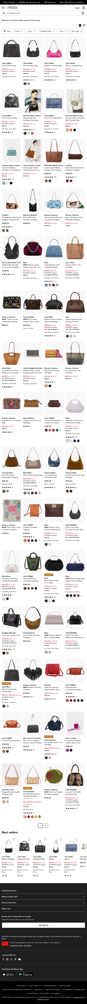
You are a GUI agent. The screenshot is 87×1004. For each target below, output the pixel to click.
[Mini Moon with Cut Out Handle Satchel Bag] (75, 403)
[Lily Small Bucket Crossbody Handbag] (33, 561)
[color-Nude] (67, 130)
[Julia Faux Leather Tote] (11, 618)
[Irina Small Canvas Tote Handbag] (54, 723)
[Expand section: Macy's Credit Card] (43, 897)
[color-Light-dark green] (3, 183)
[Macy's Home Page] (11, 7)
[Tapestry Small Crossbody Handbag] (11, 302)
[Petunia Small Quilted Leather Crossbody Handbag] (54, 403)
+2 (39, 540)
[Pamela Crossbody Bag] (11, 723)
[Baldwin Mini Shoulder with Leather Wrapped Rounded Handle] (11, 248)
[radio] (25, 83)
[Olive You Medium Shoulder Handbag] (54, 775)
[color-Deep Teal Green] (57, 430)
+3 (60, 430)
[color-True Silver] (74, 336)
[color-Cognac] (3, 491)
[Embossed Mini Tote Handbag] (75, 248)
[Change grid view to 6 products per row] (84, 25)
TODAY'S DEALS (8, 2)
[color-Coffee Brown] (36, 540)
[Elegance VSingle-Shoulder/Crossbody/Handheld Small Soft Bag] (11, 150)
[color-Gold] (71, 336)
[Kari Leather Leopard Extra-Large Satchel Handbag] (33, 302)
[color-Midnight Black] (36, 588)
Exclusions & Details (16, 945)
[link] (11, 70)
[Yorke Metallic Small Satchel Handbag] (54, 248)
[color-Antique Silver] (49, 652)
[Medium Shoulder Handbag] (33, 670)
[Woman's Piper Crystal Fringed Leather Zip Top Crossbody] (33, 353)
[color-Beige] (39, 493)
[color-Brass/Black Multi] (7, 230)
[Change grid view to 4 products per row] (80, 25)
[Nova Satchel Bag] (11, 48)
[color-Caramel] (3, 751)
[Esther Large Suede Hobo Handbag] (75, 458)
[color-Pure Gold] (49, 285)
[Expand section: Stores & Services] (43, 903)
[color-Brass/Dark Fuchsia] (71, 180)
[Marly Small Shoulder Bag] (33, 458)
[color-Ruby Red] (53, 430)
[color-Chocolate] (71, 491)
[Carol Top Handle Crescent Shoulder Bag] (75, 510)
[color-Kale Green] (32, 540)
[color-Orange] (32, 133)
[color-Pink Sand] (49, 757)
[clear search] (83, 13)
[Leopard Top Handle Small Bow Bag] (75, 775)
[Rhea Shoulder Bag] (33, 48)
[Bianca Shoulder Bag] (75, 48)
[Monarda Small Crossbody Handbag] (75, 670)
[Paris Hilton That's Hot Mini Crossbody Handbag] (11, 510)
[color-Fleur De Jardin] (36, 816)
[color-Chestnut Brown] (28, 588)
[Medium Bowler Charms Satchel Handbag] (54, 302)
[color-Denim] (46, 757)
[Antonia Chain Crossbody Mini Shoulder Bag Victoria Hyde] (75, 101)
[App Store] (8, 974)
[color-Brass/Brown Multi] (3, 230)
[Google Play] (25, 974)
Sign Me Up (43, 925)
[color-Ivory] (67, 440)
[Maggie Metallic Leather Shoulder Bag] (11, 775)
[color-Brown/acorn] (49, 180)
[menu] (3, 7)
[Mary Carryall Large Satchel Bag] (11, 670)
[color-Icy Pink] (71, 440)
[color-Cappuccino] (3, 801)
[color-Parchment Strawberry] (25, 816)
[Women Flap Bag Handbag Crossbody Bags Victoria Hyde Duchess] (33, 101)
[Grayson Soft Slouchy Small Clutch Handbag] (54, 510)
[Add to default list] (13, 839)
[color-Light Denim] (46, 285)
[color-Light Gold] (46, 652)
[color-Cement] (7, 706)
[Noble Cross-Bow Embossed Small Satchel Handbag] (75, 618)
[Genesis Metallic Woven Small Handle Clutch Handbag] (54, 618)
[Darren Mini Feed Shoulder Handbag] (33, 200)
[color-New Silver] (49, 600)
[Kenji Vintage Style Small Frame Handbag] (75, 561)
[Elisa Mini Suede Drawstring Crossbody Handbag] (11, 458)
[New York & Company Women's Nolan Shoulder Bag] (33, 723)
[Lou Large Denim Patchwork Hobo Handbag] (54, 458)
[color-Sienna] (25, 493)
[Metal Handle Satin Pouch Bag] (54, 561)
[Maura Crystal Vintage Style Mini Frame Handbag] (33, 248)
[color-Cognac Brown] (25, 540)
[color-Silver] (57, 285)
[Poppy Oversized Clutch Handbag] (33, 403)
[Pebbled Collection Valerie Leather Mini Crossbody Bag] (54, 670)
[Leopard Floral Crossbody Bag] (11, 403)
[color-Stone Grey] (32, 588)
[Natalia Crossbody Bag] (54, 48)
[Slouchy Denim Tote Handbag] (75, 353)
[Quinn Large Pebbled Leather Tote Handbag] (54, 150)
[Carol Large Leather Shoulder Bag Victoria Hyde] (33, 150)
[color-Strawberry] (28, 816)
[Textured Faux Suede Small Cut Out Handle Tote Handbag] (11, 353)
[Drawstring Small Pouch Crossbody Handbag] (54, 200)
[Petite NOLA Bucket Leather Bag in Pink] (75, 723)
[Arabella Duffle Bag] (40, 846)
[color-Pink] (67, 750)
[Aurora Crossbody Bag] (54, 101)
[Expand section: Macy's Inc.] (43, 909)
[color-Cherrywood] (74, 595)
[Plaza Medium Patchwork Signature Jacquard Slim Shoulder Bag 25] (11, 200)
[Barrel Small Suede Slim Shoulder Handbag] (75, 150)
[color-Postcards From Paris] (39, 816)
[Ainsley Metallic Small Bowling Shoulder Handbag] (75, 302)
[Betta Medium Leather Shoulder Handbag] (33, 775)
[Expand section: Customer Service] (43, 891)
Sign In (77, 8)
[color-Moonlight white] (7, 183)
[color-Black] (25, 83)
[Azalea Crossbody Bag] (56, 846)
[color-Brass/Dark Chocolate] (67, 180)
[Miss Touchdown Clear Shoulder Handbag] (75, 200)
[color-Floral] (28, 493)
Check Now (27, 945)
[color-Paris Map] (32, 816)
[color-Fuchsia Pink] (49, 430)
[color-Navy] (53, 285)
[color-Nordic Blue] (7, 491)
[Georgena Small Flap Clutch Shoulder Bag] (11, 561)
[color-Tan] (46, 385)
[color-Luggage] (46, 180)
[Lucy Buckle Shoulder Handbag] (33, 618)
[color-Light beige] (28, 133)
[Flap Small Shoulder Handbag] (54, 353)
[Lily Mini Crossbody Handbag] (33, 510)
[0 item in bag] (83, 7)
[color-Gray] (28, 83)
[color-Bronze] (67, 336)
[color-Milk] (3, 598)
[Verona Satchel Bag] (11, 101)
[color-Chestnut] (36, 493)
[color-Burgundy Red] (46, 430)
